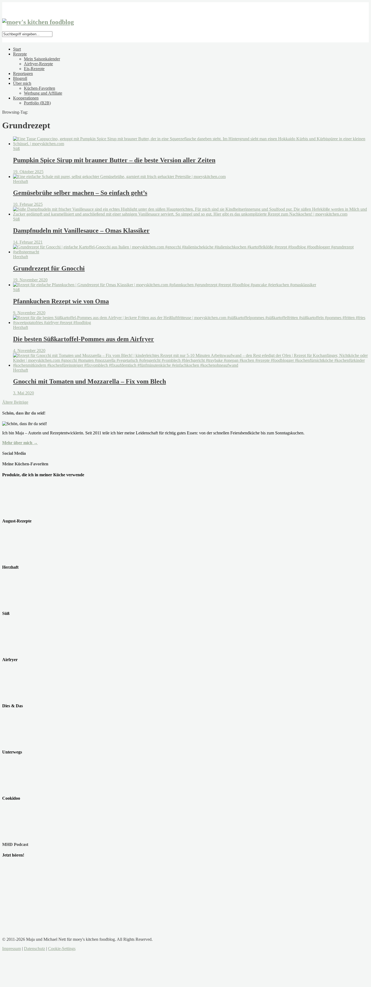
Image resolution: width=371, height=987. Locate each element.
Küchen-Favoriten (39, 88)
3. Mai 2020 (23, 393)
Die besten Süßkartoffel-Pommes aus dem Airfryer (83, 339)
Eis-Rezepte (34, 68)
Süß (16, 148)
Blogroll (20, 78)
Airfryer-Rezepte (38, 63)
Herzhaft (20, 181)
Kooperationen (26, 98)
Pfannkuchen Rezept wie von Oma (61, 301)
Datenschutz (34, 948)
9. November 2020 (29, 312)
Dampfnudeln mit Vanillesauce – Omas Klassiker (81, 230)
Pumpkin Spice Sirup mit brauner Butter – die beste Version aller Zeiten (114, 160)
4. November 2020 (29, 350)
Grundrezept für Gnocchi (49, 268)
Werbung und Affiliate (43, 93)
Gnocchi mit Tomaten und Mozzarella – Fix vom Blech (89, 381)
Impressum (11, 948)
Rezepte (20, 54)
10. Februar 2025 (28, 204)
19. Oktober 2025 (28, 171)
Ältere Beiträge (15, 402)
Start (17, 49)
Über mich (22, 83)
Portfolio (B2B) (37, 103)
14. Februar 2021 (28, 242)
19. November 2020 (30, 280)
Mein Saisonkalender (42, 59)
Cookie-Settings (62, 948)
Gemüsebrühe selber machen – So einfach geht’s (80, 192)
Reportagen (23, 73)
